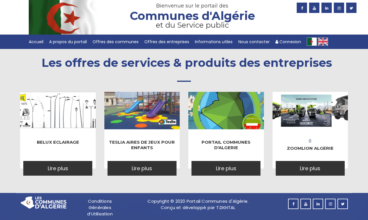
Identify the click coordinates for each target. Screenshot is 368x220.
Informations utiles (214, 42)
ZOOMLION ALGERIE (310, 148)
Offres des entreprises (166, 42)
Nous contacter (254, 42)
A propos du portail (68, 42)
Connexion (289, 42)
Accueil (36, 42)
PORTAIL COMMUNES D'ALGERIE (226, 144)
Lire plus (58, 168)
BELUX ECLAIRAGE (58, 142)
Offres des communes (116, 42)
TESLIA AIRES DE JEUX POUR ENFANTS (142, 144)
